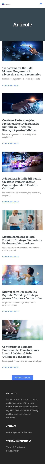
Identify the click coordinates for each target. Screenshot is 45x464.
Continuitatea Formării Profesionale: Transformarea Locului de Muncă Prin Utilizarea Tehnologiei (20, 351)
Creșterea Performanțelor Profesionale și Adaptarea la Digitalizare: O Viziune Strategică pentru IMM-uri (20, 125)
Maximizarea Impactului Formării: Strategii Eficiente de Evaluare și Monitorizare (22, 240)
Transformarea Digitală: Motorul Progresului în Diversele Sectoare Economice (21, 71)
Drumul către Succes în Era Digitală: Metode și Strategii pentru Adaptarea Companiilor (22, 295)
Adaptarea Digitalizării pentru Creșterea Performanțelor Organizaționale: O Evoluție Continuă (21, 183)
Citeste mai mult (10, 85)
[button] (41, 4)
